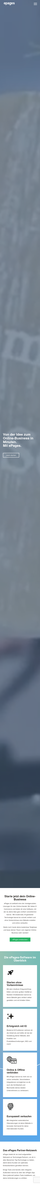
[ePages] (16, 3)
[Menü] (34, 3)
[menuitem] (34, 3)
